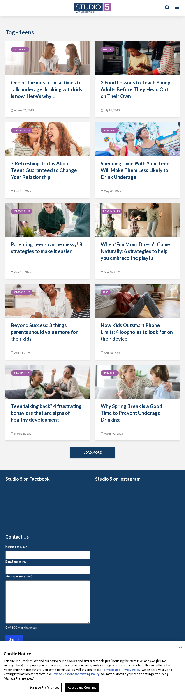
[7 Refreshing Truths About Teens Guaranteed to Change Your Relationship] (47, 139)
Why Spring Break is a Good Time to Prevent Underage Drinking (131, 413)
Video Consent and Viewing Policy (76, 674)
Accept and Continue (82, 687)
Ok (180, 646)
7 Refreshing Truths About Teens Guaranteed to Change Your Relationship (44, 170)
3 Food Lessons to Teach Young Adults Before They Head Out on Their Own (136, 89)
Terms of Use (111, 669)
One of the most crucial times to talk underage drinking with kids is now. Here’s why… (46, 89)
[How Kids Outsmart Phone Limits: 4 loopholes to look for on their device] (137, 301)
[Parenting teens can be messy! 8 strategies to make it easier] (47, 220)
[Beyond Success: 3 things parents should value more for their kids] (47, 301)
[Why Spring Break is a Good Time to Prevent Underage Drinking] (137, 381)
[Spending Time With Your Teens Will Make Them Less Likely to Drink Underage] (137, 139)
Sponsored (19, 49)
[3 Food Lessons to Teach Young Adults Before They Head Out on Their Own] (137, 58)
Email (16, 561)
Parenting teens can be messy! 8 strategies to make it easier (46, 247)
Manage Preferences (44, 687)
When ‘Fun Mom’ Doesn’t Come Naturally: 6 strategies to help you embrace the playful (135, 251)
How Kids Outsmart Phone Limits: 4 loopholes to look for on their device (137, 332)
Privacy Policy (131, 669)
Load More (92, 452)
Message (18, 576)
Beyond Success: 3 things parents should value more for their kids (44, 332)
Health (107, 49)
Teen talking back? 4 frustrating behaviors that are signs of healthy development (46, 413)
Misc (105, 292)
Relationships (21, 130)
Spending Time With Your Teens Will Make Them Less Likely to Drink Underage (136, 170)
